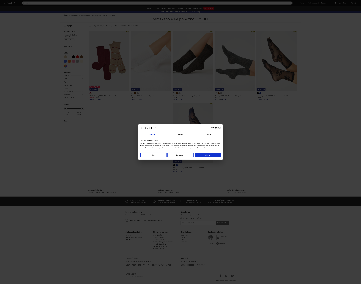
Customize (179, 155)
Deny (153, 155)
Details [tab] (180, 134)
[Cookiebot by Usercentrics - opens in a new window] (212, 128)
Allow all (207, 155)
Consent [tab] (152, 134)
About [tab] (209, 134)
